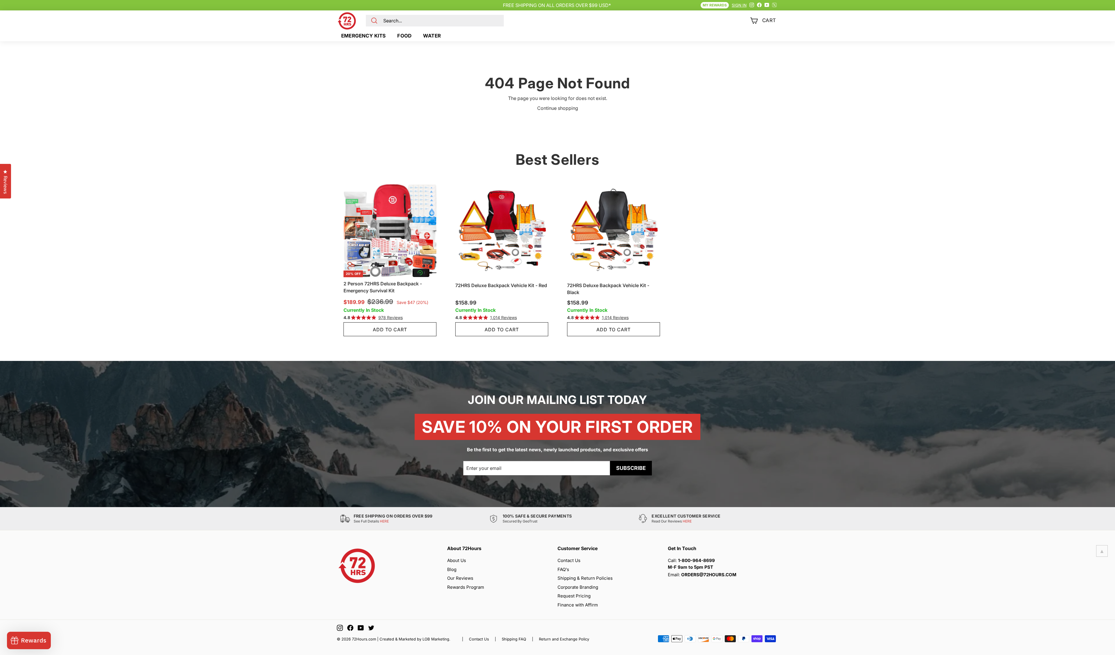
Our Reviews (460, 578)
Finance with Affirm (578, 605)
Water (432, 36)
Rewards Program (465, 587)
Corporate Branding (578, 587)
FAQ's (563, 569)
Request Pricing (574, 596)
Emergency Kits (363, 36)
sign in (739, 5)
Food (404, 36)
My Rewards (715, 5)
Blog (451, 569)
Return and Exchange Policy (564, 639)
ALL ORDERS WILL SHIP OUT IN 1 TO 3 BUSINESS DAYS (557, 5)
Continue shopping (557, 108)
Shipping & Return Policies (585, 578)
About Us (456, 560)
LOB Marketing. (436, 639)
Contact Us (569, 560)
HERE (384, 521)
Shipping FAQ (514, 639)
